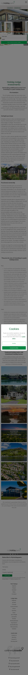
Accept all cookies (14, 347)
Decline (14, 343)
